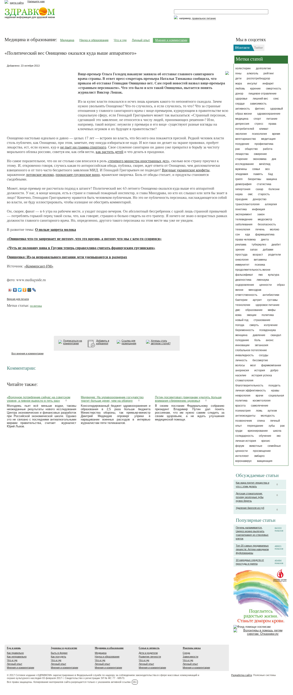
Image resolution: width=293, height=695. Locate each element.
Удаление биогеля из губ (250, 507)
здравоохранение (268, 113)
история (259, 370)
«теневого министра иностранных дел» (138, 160)
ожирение (260, 154)
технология (242, 229)
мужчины (241, 169)
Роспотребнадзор (258, 78)
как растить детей (109, 151)
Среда (186, 653)
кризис (265, 440)
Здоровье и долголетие (64, 648)
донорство (259, 199)
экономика (259, 159)
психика (260, 264)
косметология (262, 400)
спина (261, 420)
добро (274, 370)
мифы (272, 310)
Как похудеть (58, 656)
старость (264, 194)
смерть (254, 325)
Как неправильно (17, 656)
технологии (242, 305)
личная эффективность (250, 390)
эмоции (251, 315)
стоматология (244, 380)
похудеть (274, 385)
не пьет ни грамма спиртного (83, 147)
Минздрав (255, 289)
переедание (255, 425)
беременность (244, 330)
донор (239, 93)
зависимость (258, 103)
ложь (259, 410)
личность (241, 360)
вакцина (271, 179)
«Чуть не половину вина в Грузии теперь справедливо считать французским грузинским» (81, 247)
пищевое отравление (263, 93)
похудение (242, 143)
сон (237, 234)
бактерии (241, 300)
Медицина (67, 40)
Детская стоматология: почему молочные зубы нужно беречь (249, 497)
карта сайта (17, 2)
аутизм (272, 410)
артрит (257, 300)
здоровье (241, 98)
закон (261, 214)
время (276, 133)
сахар (259, 189)
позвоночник (243, 420)
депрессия (242, 123)
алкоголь (252, 73)
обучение (265, 435)
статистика (264, 184)
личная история (245, 440)
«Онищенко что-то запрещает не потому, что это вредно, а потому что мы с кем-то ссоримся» (84, 238)
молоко (274, 229)
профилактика (264, 143)
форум (239, 445)
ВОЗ (267, 169)
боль (257, 340)
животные (255, 445)
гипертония (242, 189)
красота (240, 405)
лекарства (242, 154)
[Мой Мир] (29, 290)
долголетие (263, 68)
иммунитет (242, 264)
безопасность (267, 224)
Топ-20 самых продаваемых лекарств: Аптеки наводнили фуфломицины (252, 549)
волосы (240, 365)
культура (273, 274)
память (258, 174)
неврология (242, 395)
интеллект (242, 456)
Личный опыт (141, 40)
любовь (240, 88)
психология (259, 133)
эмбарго (259, 456)
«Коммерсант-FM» (38, 266)
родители (274, 254)
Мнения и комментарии (171, 40)
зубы (272, 425)
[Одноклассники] (24, 290)
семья (256, 169)
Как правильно (15, 653)
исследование (244, 164)
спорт (257, 118)
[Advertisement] (41, 97)
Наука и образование (94, 40)
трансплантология (247, 204)
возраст (258, 254)
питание (271, 118)
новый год (241, 320)
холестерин (243, 68)
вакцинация (264, 461)
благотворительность (249, 385)
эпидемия (241, 174)
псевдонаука (267, 330)
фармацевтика (264, 234)
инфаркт (268, 83)
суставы (272, 300)
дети (238, 78)
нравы (275, 390)
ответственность (246, 294)
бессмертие (260, 360)
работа (267, 149)
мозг (253, 365)
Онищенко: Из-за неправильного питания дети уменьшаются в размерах (67, 256)
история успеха (262, 375)
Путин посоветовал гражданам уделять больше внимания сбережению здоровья (188, 399)
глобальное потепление (251, 350)
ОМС (250, 194)
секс (276, 98)
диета (265, 239)
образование (254, 310)
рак (237, 149)
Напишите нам (36, 1)
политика (268, 315)
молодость (268, 415)
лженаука (263, 279)
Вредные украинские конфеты (185, 169)
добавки (268, 249)
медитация (268, 138)
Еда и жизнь (14, 648)
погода (239, 325)
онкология (242, 259)
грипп (239, 179)
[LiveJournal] (34, 290)
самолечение (259, 405)
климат (264, 128)
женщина (241, 335)
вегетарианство (245, 138)
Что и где (120, 40)
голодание (242, 340)
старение (241, 159)
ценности (265, 284)
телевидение (243, 219)
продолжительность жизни (252, 269)
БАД (270, 174)
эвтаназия (261, 345)
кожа (238, 315)
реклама (240, 244)
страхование (262, 320)
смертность (273, 88)
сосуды (263, 355)
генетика (241, 209)
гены (238, 73)
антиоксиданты (245, 415)
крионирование (258, 430)
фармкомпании (271, 365)
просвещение (262, 451)
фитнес (260, 108)
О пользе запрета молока (55, 229)
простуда (241, 254)
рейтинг (268, 73)
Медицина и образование (109, 648)
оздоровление (244, 284)
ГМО (260, 274)
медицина (241, 118)
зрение (240, 249)
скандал (276, 335)
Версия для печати (18, 299)
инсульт (252, 83)
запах (254, 249)
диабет (276, 244)
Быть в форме (59, 653)
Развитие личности (150, 656)
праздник (241, 199)
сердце (240, 103)
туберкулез (259, 244)
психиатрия (243, 410)
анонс (270, 340)
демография (243, 184)
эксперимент (243, 214)
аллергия (271, 204)
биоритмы (254, 179)
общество (251, 149)
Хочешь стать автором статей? (161, 342)
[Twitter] (19, 290)
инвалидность (244, 355)
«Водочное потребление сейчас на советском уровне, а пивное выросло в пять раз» (38, 399)
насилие (240, 375)
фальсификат (244, 274)
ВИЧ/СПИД (264, 164)
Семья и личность (149, 648)
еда (247, 234)
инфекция (258, 209)
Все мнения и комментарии (27, 353)
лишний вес (260, 98)
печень (260, 229)
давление (259, 335)
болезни (274, 189)
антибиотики (271, 294)
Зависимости (190, 656)
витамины (260, 259)
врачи (259, 395)
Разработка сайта (241, 675)
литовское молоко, (40, 174)
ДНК (274, 159)
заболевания (243, 224)
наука (239, 194)
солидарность (244, 435)
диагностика (243, 279)
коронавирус (243, 461)
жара (238, 83)
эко (279, 435)
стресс (259, 123)
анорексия (242, 370)
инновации (242, 345)
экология (241, 133)
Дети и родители (148, 653)
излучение (271, 325)
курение (255, 88)
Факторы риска (192, 648)
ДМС (237, 310)
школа (277, 430)
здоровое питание (267, 305)
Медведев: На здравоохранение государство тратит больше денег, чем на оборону (112, 399)
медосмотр (265, 219)
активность (242, 108)
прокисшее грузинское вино (78, 174)
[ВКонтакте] (15, 290)
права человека (245, 239)
